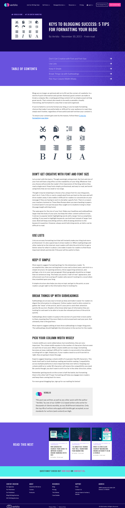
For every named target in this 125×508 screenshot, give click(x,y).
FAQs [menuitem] (76, 486)
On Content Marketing (34, 14)
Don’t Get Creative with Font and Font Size (67, 58)
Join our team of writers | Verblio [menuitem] (82, 493)
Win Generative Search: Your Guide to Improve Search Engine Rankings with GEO (59, 451)
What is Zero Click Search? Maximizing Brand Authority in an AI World (101, 450)
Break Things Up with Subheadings (64, 73)
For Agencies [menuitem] (10, 486)
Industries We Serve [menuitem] (35, 486)
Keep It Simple (55, 68)
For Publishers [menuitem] (10, 492)
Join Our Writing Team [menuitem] (33, 5)
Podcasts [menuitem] (32, 492)
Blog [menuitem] (53, 486)
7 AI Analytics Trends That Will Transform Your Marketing (80, 449)
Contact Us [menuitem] (78, 489)
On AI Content (61, 443)
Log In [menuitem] (90, 5)
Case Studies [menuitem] (56, 495)
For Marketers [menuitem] (10, 489)
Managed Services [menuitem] (58, 5)
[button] (49, 5)
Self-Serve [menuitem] (45, 5)
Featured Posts (55, 443)
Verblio (55, 36)
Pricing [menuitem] (82, 5)
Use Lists (53, 63)
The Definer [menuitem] (55, 492)
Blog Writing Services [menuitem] (12, 495)
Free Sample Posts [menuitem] (102, 4)
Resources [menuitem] (72, 5)
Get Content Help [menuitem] (115, 4)
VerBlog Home (18, 14)
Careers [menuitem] (31, 489)
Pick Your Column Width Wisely (62, 79)
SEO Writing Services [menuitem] (12, 498)
